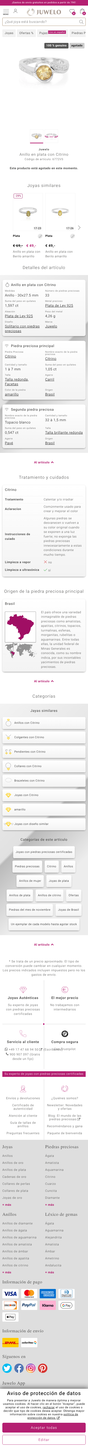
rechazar (49, 1408)
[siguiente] (78, 227)
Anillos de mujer (30, 881)
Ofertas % (26, 33)
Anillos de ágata (14, 1230)
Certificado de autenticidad (23, 1107)
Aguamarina (54, 1230)
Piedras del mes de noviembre (29, 910)
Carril (49, 379)
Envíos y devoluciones (23, 1098)
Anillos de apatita (15, 1258)
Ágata (49, 1156)
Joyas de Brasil (68, 910)
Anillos (68, 867)
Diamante (52, 1198)
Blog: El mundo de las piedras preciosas (64, 1118)
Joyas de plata (59, 881)
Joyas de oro (12, 1198)
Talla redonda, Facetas (17, 382)
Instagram (30, 1368)
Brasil (50, 394)
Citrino (10, 356)
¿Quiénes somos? (64, 1098)
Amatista (52, 1163)
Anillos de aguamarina (19, 1237)
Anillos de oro (12, 1163)
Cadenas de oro (14, 1177)
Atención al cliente (23, 1116)
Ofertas (74, 895)
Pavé (9, 443)
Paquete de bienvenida (64, 1133)
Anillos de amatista (17, 1244)
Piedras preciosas (27, 867)
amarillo (12, 394)
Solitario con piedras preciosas (22, 329)
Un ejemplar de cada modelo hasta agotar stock (44, 924)
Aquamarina (54, 1170)
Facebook (19, 1368)
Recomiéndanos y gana (65, 1126)
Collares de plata (15, 1191)
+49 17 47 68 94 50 (23, 1049)
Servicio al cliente (23, 1042)
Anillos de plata (20, 895)
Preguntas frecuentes (23, 1133)
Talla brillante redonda (64, 432)
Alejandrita (53, 1237)
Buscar (81, 22)
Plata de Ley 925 (59, 305)
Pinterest (42, 1368)
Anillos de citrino (49, 895)
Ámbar (50, 1251)
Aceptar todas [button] (44, 1427)
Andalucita (53, 1265)
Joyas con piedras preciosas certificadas (44, 852)
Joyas (9, 33)
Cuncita (51, 1191)
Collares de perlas (16, 1184)
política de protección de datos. (52, 1416)
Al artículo (42, 462)
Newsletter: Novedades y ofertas (65, 1107)
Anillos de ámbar (15, 1251)
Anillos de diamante (17, 1223)
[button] (6, 12)
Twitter (7, 1368)
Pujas (52, 33)
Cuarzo (50, 1184)
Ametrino (52, 1258)
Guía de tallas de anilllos (23, 1125)
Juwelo (51, 326)
